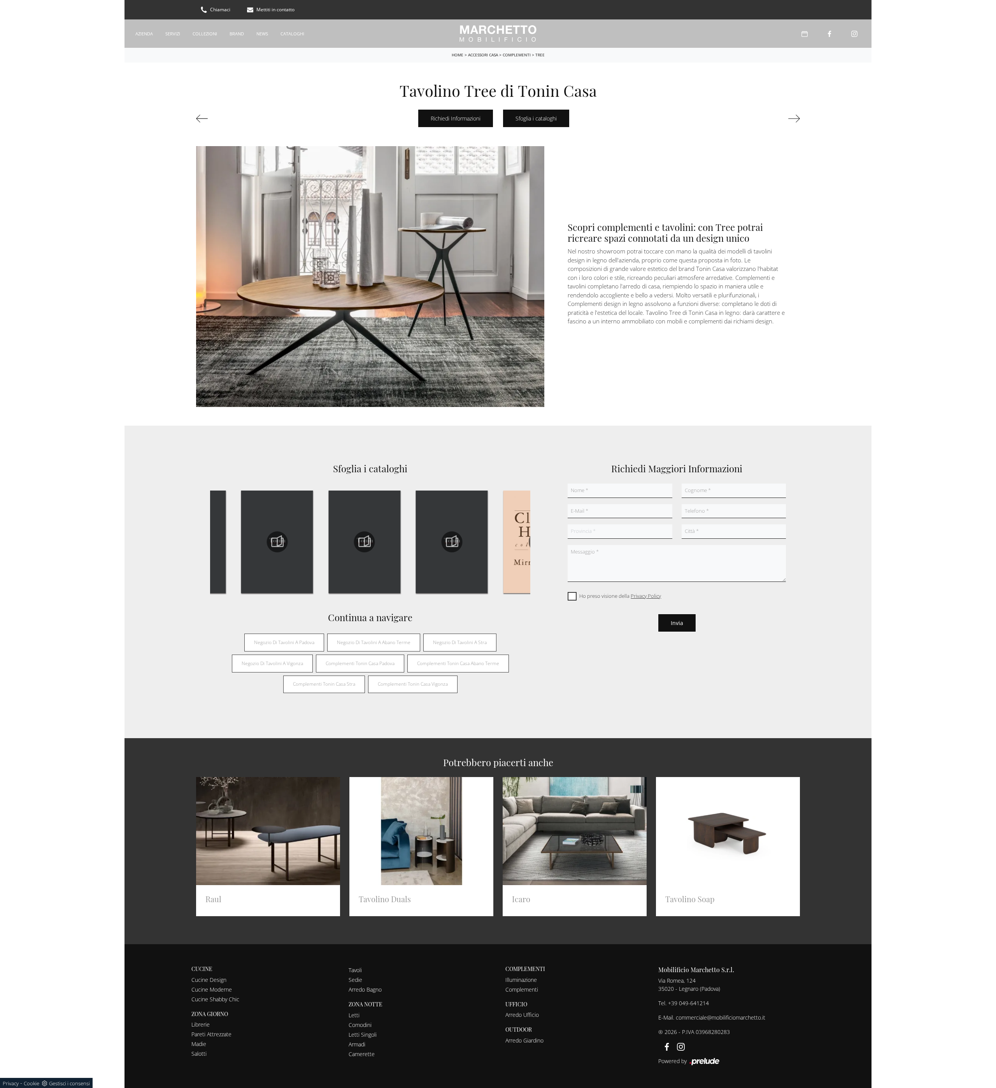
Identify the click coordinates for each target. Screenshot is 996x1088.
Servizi (172, 33)
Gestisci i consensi (69, 1083)
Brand (237, 33)
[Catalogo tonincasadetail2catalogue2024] (277, 542)
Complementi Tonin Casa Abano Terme (458, 663)
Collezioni (205, 33)
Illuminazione (521, 979)
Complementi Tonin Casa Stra (324, 684)
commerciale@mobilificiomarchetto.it (720, 1017)
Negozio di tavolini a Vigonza (272, 663)
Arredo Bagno (365, 989)
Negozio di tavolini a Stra (460, 642)
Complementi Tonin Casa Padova (360, 663)
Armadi (357, 1044)
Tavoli (355, 970)
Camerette (362, 1054)
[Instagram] (854, 34)
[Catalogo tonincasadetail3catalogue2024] (364, 542)
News (262, 33)
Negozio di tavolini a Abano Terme (373, 642)
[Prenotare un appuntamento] (804, 34)
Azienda (144, 33)
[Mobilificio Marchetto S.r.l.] (498, 33)
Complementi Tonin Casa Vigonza (413, 684)
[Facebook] (829, 34)
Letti (354, 1015)
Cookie (31, 1083)
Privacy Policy (646, 595)
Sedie (355, 979)
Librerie (200, 1024)
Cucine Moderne (211, 989)
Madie (198, 1044)
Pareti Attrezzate (211, 1034)
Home (457, 55)
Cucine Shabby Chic (215, 999)
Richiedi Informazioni (455, 118)
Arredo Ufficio (522, 1014)
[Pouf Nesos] (753, 118)
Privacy (11, 1083)
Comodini (360, 1025)
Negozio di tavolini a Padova (284, 642)
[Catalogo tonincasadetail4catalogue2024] (451, 542)
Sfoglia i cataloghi (536, 118)
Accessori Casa (483, 55)
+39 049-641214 (688, 1003)
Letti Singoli (363, 1034)
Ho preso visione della (620, 595)
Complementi (517, 55)
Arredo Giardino (524, 1040)
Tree (540, 55)
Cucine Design (208, 979)
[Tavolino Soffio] (242, 118)
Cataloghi (292, 33)
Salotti (199, 1053)
